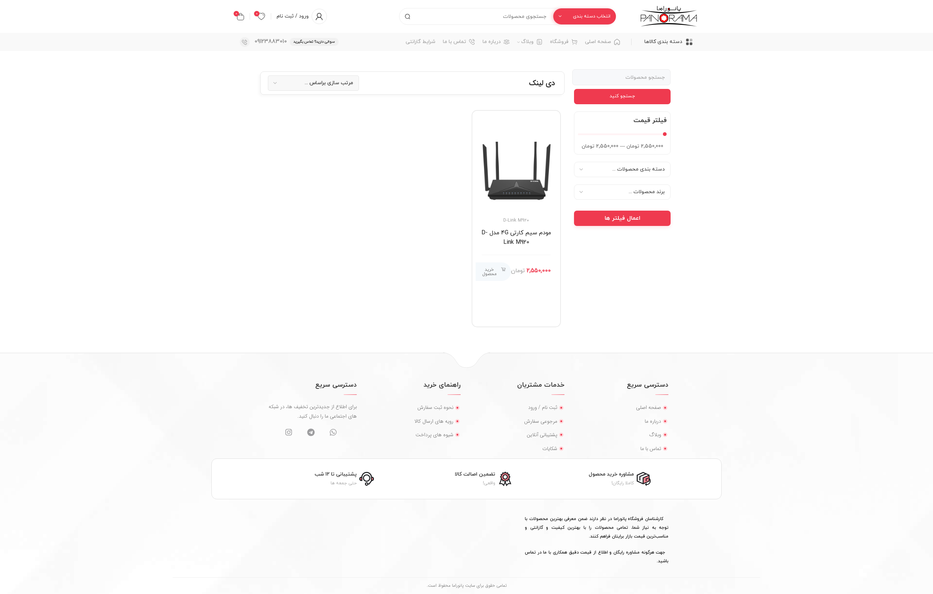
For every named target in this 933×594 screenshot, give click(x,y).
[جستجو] (407, 16)
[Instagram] (288, 432)
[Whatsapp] (333, 432)
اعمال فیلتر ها (622, 218)
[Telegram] (311, 432)
